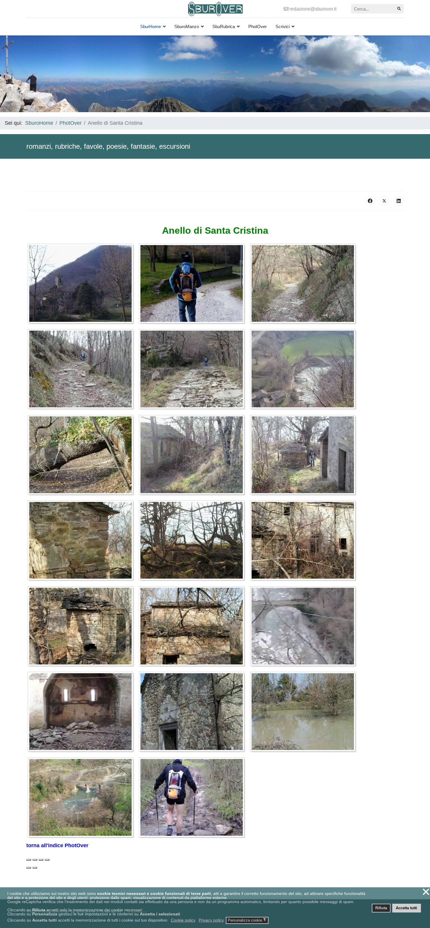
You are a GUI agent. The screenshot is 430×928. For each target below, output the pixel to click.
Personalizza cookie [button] (247, 920)
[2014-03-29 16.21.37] (82, 798)
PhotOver (257, 26)
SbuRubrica (223, 26)
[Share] (34, 860)
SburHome (150, 26)
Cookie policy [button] (183, 920)
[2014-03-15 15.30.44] (193, 370)
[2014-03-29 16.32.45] (193, 798)
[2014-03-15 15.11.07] (82, 285)
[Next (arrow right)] (34, 868)
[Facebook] (370, 201)
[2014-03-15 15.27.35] (82, 370)
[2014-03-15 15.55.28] (82, 456)
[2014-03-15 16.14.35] (193, 541)
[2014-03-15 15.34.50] (304, 370)
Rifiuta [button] (381, 908)
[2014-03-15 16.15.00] (82, 627)
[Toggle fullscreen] (41, 860)
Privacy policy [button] (211, 920)
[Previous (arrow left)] (28, 868)
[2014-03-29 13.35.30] (82, 713)
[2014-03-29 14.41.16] (304, 713)
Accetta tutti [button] (406, 908)
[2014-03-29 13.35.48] (193, 713)
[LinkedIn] (399, 201)
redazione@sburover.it (313, 8)
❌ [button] (425, 892)
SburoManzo (186, 26)
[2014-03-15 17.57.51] (304, 627)
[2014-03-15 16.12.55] (193, 456)
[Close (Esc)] (28, 860)
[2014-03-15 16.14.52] (304, 541)
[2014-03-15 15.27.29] (304, 285)
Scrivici (283, 26)
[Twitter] (384, 201)
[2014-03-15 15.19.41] (193, 285)
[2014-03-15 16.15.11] (193, 627)
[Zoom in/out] (47, 860)
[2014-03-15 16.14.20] (82, 541)
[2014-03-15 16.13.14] (304, 456)
